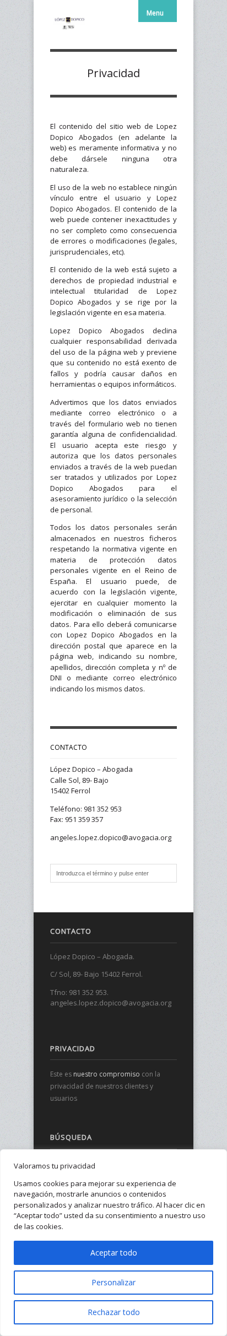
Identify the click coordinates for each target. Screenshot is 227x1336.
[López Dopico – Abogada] (69, 22)
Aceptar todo (113, 1252)
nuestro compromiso (106, 1074)
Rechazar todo (114, 1312)
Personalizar (113, 1282)
